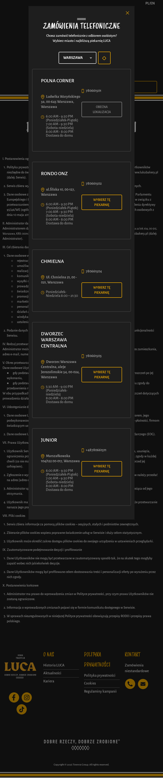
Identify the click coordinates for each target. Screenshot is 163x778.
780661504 (94, 271)
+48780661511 (96, 450)
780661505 (94, 356)
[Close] (127, 13)
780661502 (94, 184)
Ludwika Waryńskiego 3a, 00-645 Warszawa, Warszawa (60, 102)
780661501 (93, 91)
